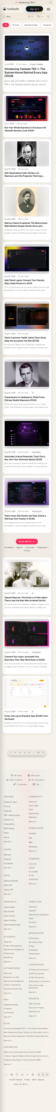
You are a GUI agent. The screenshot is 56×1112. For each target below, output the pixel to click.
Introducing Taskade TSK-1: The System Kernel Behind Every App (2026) (27, 1028)
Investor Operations (12, 985)
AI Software (34, 938)
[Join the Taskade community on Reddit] (22, 1075)
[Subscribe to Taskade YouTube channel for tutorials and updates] (12, 1075)
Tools (31, 809)
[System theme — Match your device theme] (39, 1075)
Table (31, 918)
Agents (19, 547)
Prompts (34, 998)
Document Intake (36, 1007)
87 (38, 752)
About (6, 837)
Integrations (42, 547)
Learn (7, 849)
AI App (31, 946)
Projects (7, 859)
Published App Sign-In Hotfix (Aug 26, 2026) (22, 1060)
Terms (34, 1080)
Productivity (9, 953)
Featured (33, 801)
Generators (36, 933)
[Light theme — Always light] (43, 1075)
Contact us (9, 819)
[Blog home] (4, 16)
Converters (36, 964)
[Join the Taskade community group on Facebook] (33, 1075)
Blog (8, 16)
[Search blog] (48, 17)
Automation (9, 1012)
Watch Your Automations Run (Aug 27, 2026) (22, 1052)
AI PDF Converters (36, 973)
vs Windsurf (34, 879)
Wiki (6, 999)
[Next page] (43, 752)
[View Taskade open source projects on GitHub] (17, 1075)
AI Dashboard (34, 953)
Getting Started (11, 880)
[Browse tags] (40, 17)
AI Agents (47, 25)
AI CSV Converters (36, 977)
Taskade (9, 796)
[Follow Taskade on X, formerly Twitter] (6, 1075)
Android (32, 833)
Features (8, 811)
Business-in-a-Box (11, 977)
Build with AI (25, 541)
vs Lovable (33, 871)
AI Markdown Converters (39, 981)
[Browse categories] (30, 17)
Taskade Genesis (11, 1004)
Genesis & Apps (30, 25)
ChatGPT (32, 910)
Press (6, 832)
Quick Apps (34, 805)
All (6, 25)
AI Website (33, 950)
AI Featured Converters (39, 969)
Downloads (36, 828)
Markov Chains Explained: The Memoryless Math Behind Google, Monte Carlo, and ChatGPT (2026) (27, 1036)
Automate (30, 547)
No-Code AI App (35, 942)
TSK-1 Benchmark (12, 815)
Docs (7, 875)
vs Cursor (33, 864)
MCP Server (9, 828)
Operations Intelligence (14, 949)
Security (41, 1080)
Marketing (8, 957)
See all (8, 841)
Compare (34, 858)
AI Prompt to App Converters (36, 986)
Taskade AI (10, 901)
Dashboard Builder (12, 924)
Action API (8, 889)
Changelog (11, 1047)
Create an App (10, 802)
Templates (8, 547)
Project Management (13, 946)
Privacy (27, 1080)
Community (35, 796)
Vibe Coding (9, 915)
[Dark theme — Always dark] (47, 1075)
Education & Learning (13, 989)
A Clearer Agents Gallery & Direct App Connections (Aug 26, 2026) (27, 1056)
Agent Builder (10, 920)
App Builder (9, 911)
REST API (8, 885)
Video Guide (9, 907)
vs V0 (31, 875)
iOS (30, 838)
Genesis (7, 854)
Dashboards (34, 813)
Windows (33, 846)
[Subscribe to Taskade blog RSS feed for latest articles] (27, 1075)
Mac (31, 842)
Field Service (34, 1011)
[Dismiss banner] (50, 2)
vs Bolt (31, 867)
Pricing (27, 550)
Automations (12, 968)
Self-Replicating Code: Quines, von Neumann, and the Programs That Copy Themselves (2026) (27, 1032)
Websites (33, 817)
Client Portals (34, 1004)
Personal (32, 922)
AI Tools (15, 25)
